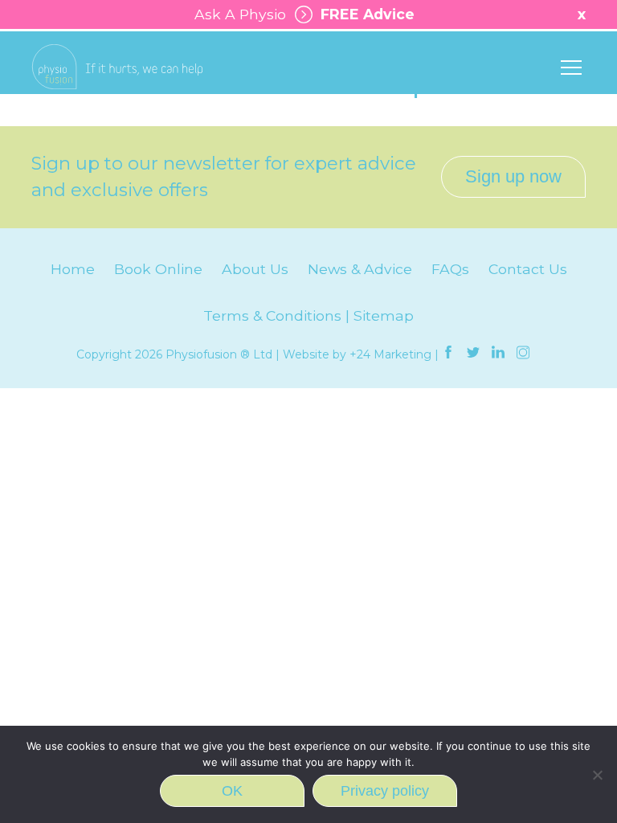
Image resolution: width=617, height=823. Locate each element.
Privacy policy (385, 791)
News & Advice (360, 268)
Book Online (158, 268)
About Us (255, 268)
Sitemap (383, 315)
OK (232, 791)
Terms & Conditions (272, 315)
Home (73, 268)
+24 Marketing (390, 354)
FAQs (450, 268)
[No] (597, 775)
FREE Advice (364, 14)
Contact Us (527, 268)
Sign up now (513, 176)
